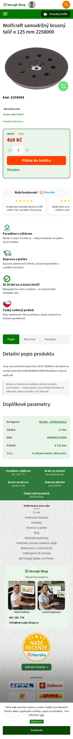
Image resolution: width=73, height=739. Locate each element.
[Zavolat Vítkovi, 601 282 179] (31, 4)
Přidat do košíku (36, 160)
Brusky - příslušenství (52, 422)
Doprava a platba (36, 527)
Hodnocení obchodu (36, 517)
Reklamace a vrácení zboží (36, 548)
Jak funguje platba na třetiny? (36, 558)
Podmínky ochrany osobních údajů (36, 543)
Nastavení (36, 721)
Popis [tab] (11, 339)
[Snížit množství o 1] (9, 150)
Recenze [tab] (29, 339)
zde (42, 715)
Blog (36, 532)
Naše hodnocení (35, 192)
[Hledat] (66, 5)
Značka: (13, 114)
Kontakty (36, 522)
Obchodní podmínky (36, 538)
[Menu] (5, 14)
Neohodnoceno (12, 109)
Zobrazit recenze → (36, 667)
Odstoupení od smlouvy (37, 553)
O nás (36, 512)
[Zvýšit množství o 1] (27, 150)
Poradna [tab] (50, 339)
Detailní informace (13, 121)
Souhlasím (36, 730)
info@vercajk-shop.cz (24, 622)
